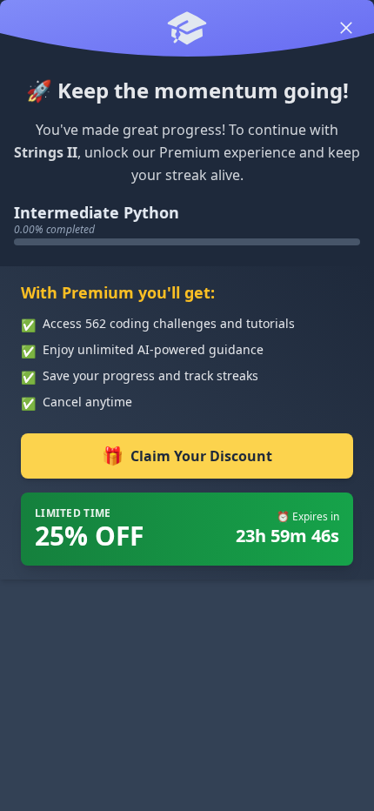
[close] (346, 28)
